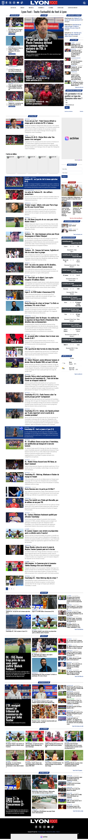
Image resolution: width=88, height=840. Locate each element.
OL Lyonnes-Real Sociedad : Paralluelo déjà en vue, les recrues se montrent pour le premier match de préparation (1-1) (74, 600)
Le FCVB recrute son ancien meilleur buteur (73, 784)
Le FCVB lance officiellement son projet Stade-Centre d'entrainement (43, 811)
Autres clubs (60, 7)
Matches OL (31, 7)
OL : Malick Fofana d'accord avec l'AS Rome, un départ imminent (40, 462)
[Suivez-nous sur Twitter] (40, 828)
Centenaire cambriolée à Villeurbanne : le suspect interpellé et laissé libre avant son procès (72, 198)
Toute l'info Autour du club (77, 726)
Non (66, 102)
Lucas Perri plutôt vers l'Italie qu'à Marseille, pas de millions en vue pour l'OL (41, 501)
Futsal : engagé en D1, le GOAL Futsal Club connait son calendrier (74, 796)
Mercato (22, 7)
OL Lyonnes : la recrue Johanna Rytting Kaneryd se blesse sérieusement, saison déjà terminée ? (15, 765)
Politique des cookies (50, 832)
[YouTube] (18, 2)
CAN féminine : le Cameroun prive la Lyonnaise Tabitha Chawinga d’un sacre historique (40, 564)
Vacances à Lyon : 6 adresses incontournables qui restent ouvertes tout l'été (44, 721)
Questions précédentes (69, 111)
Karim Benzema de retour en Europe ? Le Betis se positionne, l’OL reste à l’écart (15, 50)
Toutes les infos (78, 87)
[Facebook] (6, 2)
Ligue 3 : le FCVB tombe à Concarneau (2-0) (40, 292)
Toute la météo (77, 374)
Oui (66, 100)
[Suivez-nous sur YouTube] (48, 828)
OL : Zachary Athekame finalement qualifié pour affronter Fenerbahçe (41, 515)
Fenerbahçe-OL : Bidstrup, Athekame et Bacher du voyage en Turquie (42, 475)
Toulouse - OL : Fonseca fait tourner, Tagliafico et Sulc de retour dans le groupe (42, 251)
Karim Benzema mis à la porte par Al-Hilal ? (40, 489)
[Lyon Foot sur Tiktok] (52, 828)
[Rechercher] (84, 3)
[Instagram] (14, 2)
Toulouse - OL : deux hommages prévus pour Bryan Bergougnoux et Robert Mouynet (42, 235)
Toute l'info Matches (79, 629)
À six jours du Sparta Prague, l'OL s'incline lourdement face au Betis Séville (75, 613)
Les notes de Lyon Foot (30, 99)
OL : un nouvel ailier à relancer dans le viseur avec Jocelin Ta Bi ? (42, 337)
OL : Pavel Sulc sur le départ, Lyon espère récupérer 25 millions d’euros (15, 31)
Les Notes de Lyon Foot (72, 7)
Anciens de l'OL (11, 46)
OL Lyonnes (51, 7)
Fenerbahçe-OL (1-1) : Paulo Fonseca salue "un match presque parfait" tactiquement (40, 395)
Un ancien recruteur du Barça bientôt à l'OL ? (74, 707)
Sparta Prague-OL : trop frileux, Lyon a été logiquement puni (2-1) (75, 607)
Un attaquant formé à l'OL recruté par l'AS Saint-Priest (74, 807)
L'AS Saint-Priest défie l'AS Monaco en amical (73, 789)
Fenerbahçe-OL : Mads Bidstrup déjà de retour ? (41, 577)
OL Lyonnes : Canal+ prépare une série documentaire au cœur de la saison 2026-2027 (34, 764)
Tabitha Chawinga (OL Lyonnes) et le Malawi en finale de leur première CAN (54, 745)
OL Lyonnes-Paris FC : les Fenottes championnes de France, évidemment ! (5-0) (73, 625)
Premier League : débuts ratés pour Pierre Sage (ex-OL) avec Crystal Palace (76, 77)
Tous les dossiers (77, 234)
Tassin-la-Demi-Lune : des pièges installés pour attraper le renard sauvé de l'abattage (66, 211)
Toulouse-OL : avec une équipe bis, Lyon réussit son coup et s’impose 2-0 (77, 211)
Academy (26, 135)
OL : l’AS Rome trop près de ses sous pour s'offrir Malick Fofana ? (77, 83)
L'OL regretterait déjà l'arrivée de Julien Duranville (42, 348)
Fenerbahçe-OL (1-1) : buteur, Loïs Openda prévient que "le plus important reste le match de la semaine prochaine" (42, 412)
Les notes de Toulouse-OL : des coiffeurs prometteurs (37, 102)
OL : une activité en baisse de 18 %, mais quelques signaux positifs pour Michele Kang (43, 701)
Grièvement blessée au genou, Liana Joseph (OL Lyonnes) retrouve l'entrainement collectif (73, 764)
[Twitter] (10, 2)
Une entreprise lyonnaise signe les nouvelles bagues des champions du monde (74, 778)
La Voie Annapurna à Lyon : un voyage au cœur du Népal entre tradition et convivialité (74, 701)
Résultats (81, 111)
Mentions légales (41, 832)
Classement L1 (41, 7)
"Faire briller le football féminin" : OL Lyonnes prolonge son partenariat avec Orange (54, 764)
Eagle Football (72, 226)
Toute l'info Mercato (79, 676)
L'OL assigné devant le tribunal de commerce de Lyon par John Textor (14, 712)
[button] (11, 164)
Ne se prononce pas (70, 105)
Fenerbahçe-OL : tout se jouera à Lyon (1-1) (39, 429)
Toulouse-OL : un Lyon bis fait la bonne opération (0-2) (37, 79)
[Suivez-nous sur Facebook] (36, 828)
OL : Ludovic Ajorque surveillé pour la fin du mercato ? (74, 659)
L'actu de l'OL (13, 7)
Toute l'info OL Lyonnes (77, 770)
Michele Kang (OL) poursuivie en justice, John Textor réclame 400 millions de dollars (75, 688)
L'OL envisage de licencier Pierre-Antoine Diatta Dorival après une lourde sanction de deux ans (74, 695)
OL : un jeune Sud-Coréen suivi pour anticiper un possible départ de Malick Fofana (74, 672)
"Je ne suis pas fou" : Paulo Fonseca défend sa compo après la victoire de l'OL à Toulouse (39, 45)
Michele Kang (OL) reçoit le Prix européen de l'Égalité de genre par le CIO (75, 713)
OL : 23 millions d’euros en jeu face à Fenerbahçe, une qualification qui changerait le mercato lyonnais (41, 443)
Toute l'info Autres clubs (78, 811)
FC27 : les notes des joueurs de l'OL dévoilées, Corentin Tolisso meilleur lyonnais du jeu (15, 87)
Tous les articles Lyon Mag (75, 218)
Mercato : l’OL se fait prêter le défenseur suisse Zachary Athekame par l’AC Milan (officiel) (74, 666)
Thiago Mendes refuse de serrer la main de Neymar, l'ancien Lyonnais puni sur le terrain (40, 548)
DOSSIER (70, 224)
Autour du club (35, 699)
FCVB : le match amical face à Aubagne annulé (74, 801)
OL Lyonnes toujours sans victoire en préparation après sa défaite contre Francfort (41, 531)
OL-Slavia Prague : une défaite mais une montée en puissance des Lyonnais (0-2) (74, 619)
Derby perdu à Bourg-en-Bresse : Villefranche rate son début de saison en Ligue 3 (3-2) (43, 792)
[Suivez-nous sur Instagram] (44, 828)
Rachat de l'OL (72, 230)
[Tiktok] (21, 2)
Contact (58, 832)
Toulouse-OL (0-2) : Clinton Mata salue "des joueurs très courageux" (77, 45)
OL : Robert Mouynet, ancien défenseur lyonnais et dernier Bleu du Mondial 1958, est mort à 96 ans (42, 361)
